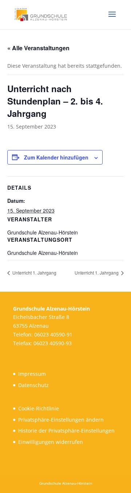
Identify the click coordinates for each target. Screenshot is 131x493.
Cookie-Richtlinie (38, 408)
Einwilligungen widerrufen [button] (50, 441)
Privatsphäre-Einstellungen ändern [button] (61, 419)
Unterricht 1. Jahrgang (33, 272)
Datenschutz (33, 385)
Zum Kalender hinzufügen (56, 157)
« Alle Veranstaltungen (38, 48)
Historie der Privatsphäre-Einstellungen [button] (66, 430)
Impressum (32, 373)
